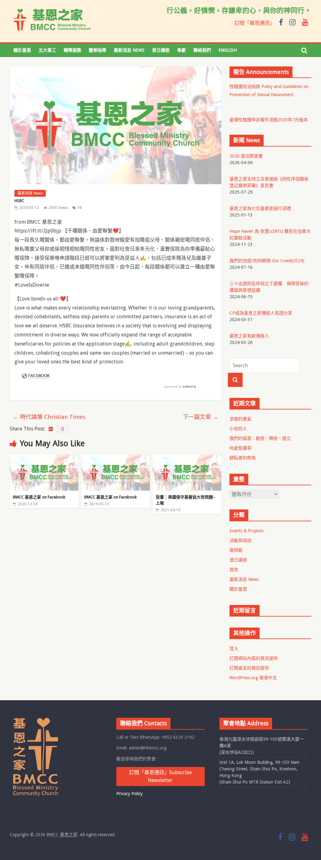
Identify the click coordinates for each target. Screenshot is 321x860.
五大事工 (47, 50)
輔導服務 (72, 50)
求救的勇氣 (240, 418)
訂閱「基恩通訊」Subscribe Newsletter (160, 776)
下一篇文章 (200, 417)
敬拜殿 (236, 550)
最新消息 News (129, 50)
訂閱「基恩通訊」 (254, 23)
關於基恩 (22, 50)
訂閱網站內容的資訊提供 (253, 658)
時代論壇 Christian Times (49, 417)
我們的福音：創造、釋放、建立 (260, 438)
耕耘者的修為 (242, 457)
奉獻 (181, 50)
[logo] (35, 720)
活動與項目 (240, 540)
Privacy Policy (129, 793)
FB (80, 208)
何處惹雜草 (240, 448)
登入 (233, 648)
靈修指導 (97, 50)
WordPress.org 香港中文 (253, 677)
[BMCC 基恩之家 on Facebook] (44, 458)
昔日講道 (161, 50)
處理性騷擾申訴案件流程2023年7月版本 (268, 119)
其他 (233, 569)
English (227, 50)
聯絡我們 (202, 50)
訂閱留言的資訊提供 (249, 667)
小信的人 (238, 428)
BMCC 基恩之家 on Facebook (39, 497)
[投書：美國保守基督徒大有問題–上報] (187, 458)
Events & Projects (246, 530)
